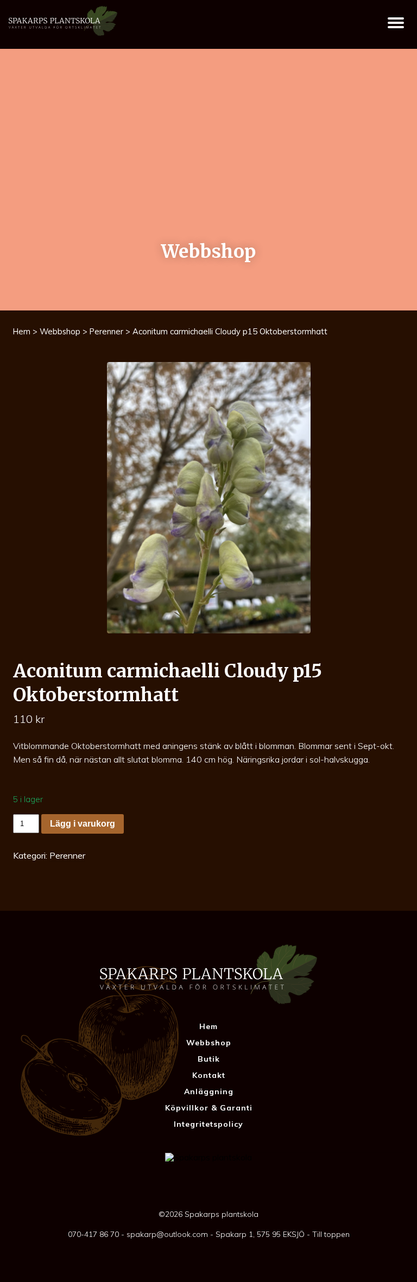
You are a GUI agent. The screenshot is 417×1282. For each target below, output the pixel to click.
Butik (209, 1059)
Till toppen (331, 1234)
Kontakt (208, 1075)
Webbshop (60, 331)
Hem (21, 331)
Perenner (106, 331)
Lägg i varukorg (82, 823)
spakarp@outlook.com (167, 1234)
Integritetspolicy (208, 1124)
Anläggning (208, 1091)
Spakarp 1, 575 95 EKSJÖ (260, 1234)
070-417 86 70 (93, 1234)
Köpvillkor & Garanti (208, 1108)
